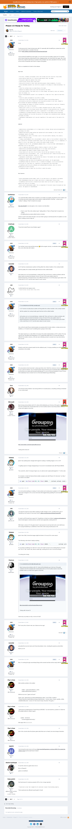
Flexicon (61, 452)
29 (11, 789)
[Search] (67, 11)
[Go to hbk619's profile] (11, 751)
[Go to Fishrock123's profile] (11, 784)
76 (11, 234)
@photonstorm (11, 53)
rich (12, 29)
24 (11, 519)
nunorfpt (11, 264)
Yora (11, 385)
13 (11, 690)
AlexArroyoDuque (11, 762)
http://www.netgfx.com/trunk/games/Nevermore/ (29, 444)
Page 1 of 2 (19, 36)
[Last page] (14, 36)
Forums (5, 14)
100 (12, 396)
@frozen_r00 (11, 520)
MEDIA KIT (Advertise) (26, 11)
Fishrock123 (11, 779)
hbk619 (11, 746)
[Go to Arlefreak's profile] (11, 229)
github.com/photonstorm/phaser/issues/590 (50, 513)
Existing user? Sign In (55, 6)
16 (11, 295)
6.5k (12, 52)
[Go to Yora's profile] (11, 390)
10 (11, 205)
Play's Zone (11, 680)
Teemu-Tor (60, 189)
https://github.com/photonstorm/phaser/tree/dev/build (34, 51)
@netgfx (11, 414)
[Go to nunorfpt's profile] (11, 269)
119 (12, 773)
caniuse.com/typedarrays (60, 518)
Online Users (16, 14)
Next (11, 36)
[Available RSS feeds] (68, 818)
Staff (10, 14)
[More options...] (59, 40)
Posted (23, 40)
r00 (11, 508)
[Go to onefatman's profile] (11, 199)
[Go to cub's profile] (11, 290)
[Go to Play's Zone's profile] (11, 685)
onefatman (11, 194)
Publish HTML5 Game (38, 11)
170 (12, 468)
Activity (11, 11)
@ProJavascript (11, 692)
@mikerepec (11, 572)
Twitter (17, 11)
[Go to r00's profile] (11, 513)
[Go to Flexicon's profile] (11, 565)
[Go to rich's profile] (7, 30)
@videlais (11, 469)
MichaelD (11, 402)
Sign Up (66, 6)
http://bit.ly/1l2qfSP (22, 206)
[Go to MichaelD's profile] (11, 407)
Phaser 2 (20, 31)
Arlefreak (11, 224)
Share (53, 30)
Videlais (11, 457)
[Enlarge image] (39, 246)
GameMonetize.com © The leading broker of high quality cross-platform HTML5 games (35, 2)
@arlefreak (11, 236)
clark (55, 189)
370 (12, 412)
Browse (6, 11)
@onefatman (11, 206)
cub (11, 285)
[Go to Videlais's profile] (11, 462)
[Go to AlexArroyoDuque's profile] (11, 767)
